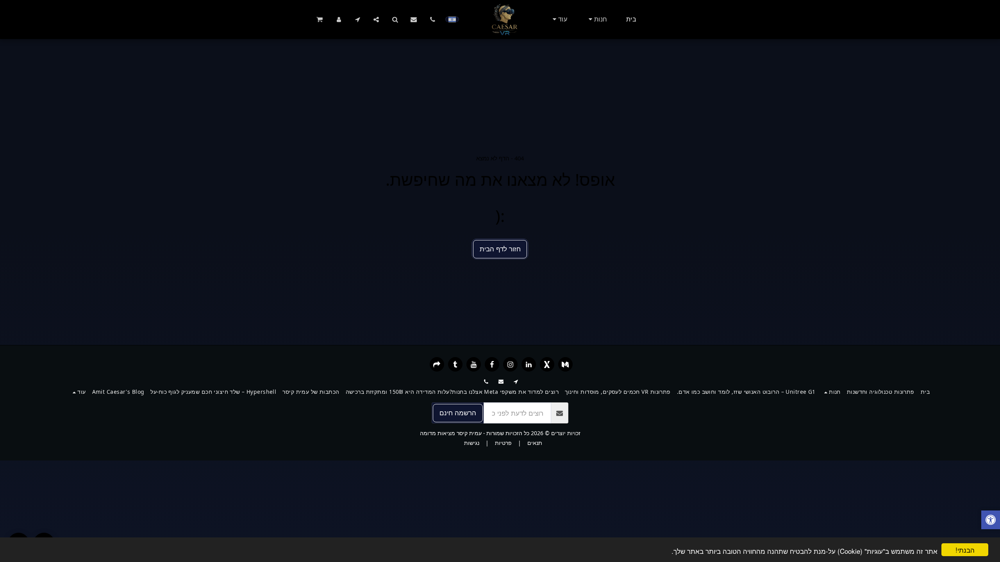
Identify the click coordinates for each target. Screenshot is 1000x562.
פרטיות (503, 442)
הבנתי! (965, 550)
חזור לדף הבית (500, 248)
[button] (432, 19)
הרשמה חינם (457, 412)
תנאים (534, 442)
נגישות (471, 442)
